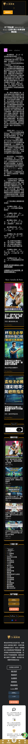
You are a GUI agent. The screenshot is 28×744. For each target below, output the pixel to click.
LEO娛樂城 (10, 554)
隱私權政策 (14, 685)
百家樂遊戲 (10, 579)
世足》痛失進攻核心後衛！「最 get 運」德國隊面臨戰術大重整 (14, 461)
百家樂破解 (10, 578)
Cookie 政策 (14, 689)
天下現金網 (10, 567)
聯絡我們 (14, 675)
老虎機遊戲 (10, 583)
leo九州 (9, 552)
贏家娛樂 (10, 585)
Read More (10, 325)
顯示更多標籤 (14, 609)
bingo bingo (10, 548)
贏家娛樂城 (10, 586)
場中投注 (10, 566)
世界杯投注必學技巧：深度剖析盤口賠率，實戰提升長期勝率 (14, 479)
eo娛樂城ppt (10, 550)
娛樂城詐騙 (10, 571)
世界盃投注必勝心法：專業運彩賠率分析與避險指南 (14, 497)
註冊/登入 (8, 12)
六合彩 (9, 564)
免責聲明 (14, 678)
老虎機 (9, 581)
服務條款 (14, 682)
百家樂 (9, 576)
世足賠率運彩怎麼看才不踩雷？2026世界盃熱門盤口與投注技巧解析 (14, 532)
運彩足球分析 (11, 588)
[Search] (19, 430)
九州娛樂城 (10, 562)
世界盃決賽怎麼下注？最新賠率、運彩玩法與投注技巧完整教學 (14, 514)
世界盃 (9, 559)
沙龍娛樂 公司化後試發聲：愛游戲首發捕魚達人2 (13, 271)
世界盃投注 (10, 560)
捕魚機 (9, 573)
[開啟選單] (14, 8)
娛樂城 (9, 569)
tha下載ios (10, 555)
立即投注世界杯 (14, 667)
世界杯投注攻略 (12, 557)
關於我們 (14, 671)
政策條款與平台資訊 (13, 574)
